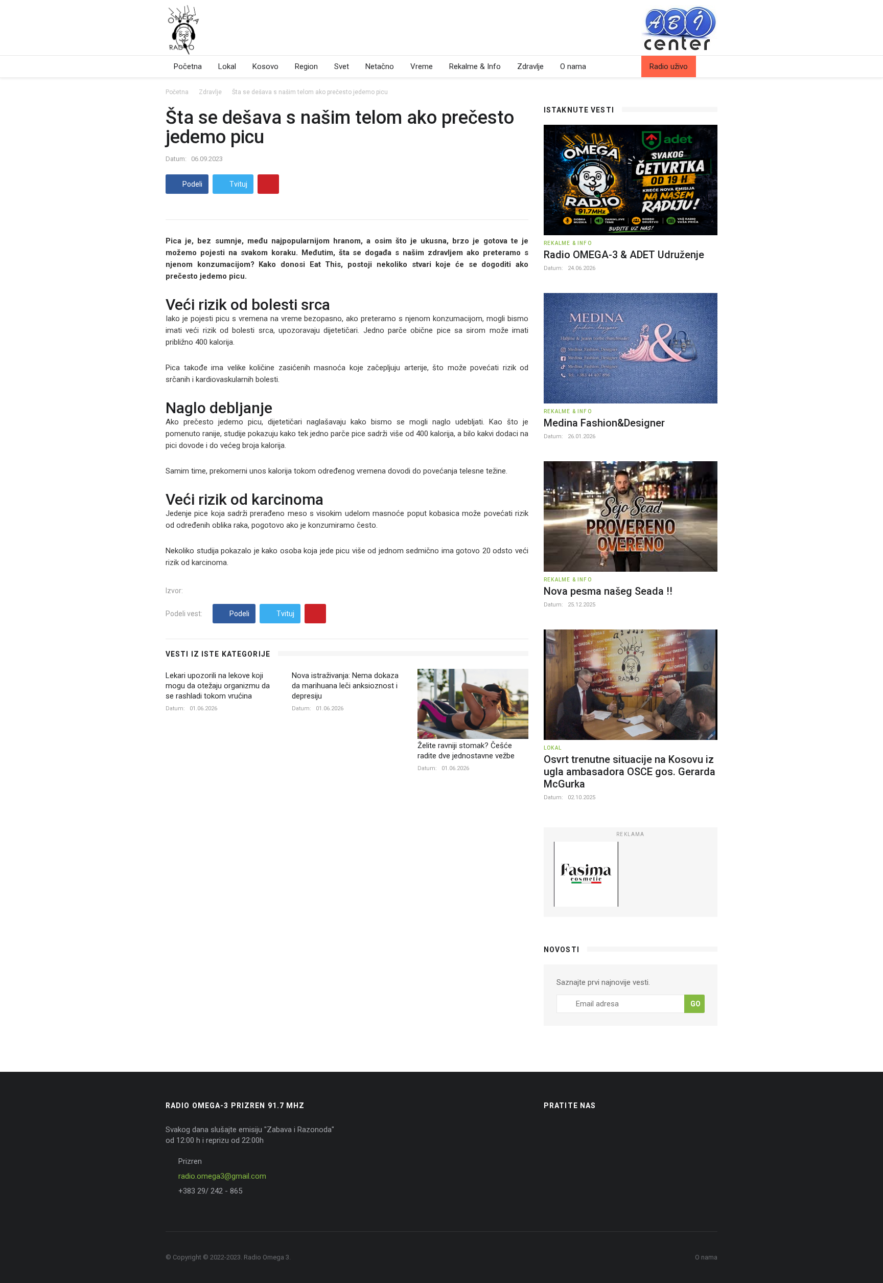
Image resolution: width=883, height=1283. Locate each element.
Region (306, 66)
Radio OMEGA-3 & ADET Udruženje (624, 255)
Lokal (227, 66)
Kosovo (265, 66)
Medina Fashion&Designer (604, 423)
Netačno (379, 66)
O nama (573, 66)
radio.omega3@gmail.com (222, 1176)
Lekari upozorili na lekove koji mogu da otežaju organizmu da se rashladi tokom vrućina (218, 686)
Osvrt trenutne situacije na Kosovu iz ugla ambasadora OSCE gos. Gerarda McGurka (629, 771)
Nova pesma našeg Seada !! (608, 591)
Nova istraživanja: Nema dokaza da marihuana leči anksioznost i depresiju (345, 686)
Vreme (421, 66)
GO (695, 1004)
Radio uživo (668, 66)
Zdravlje (530, 66)
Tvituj (237, 184)
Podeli (191, 184)
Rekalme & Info (475, 66)
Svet (341, 66)
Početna (188, 66)
